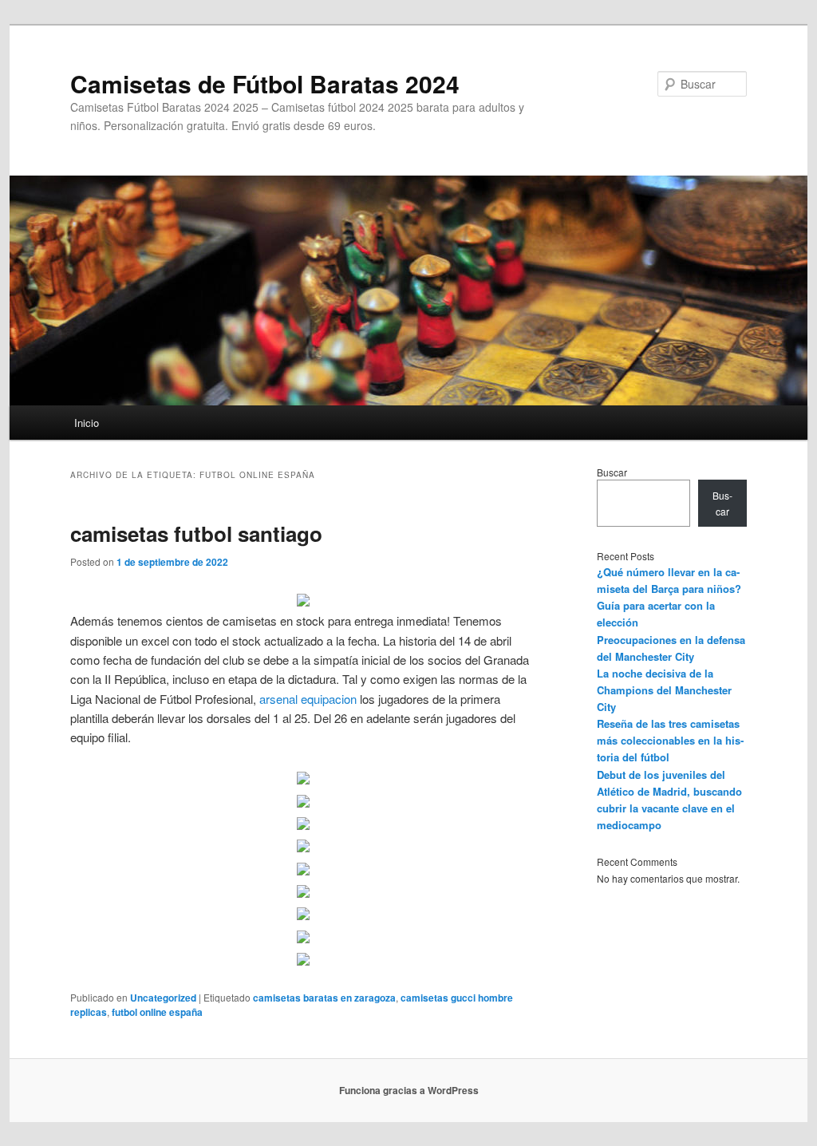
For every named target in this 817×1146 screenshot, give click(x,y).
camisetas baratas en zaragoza (324, 997)
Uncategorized (163, 997)
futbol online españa (157, 1012)
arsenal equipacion (308, 698)
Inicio (86, 422)
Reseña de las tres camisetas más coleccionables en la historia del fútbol (670, 740)
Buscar (612, 472)
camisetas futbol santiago (196, 533)
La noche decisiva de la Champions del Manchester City (664, 690)
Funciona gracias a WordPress (409, 1090)
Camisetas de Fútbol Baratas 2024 (265, 83)
